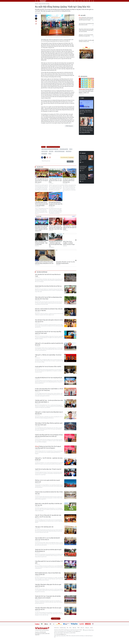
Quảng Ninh (45, 153)
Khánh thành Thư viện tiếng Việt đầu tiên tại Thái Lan (48, 286)
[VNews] (93, 624)
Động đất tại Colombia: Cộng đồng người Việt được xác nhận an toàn (86, 41)
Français (78, 0)
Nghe (83, 162)
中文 (84, 0)
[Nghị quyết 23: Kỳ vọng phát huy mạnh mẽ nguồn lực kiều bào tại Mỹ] (70, 346)
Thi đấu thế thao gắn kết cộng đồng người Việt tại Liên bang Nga (68, 180)
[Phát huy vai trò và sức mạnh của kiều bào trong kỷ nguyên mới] (70, 483)
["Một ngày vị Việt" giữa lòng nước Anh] (70, 530)
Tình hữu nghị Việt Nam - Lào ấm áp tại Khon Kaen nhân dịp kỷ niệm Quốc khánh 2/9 (49, 401)
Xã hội (36, 3)
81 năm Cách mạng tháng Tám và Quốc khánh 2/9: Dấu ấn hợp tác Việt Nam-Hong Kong (49, 389)
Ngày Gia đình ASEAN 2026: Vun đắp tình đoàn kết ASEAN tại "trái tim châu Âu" (47, 538)
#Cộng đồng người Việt (64, 149)
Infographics (83, 76)
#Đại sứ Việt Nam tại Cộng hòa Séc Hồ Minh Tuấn (50, 149)
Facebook (36, 16)
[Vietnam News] (74, 624)
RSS (67, 627)
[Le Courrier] (81, 624)
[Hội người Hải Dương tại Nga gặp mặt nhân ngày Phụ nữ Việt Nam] (55, 196)
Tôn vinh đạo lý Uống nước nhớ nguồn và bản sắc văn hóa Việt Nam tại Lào (49, 320)
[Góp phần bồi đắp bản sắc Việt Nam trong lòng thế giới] (70, 381)
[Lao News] (50, 624)
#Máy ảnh (43, 146)
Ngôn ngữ (74, 627)
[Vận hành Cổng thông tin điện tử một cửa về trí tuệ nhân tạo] (86, 104)
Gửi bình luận (70, 161)
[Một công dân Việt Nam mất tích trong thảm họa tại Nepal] (70, 278)
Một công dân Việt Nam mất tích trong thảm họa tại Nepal (48, 275)
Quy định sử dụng (63, 627)
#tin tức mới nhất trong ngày (59, 151)
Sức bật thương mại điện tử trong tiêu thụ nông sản (83, 167)
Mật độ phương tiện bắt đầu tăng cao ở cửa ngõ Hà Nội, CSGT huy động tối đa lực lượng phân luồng (86, 129)
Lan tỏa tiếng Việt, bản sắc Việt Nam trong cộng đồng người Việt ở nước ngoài (48, 332)
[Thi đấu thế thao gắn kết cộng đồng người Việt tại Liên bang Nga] (69, 173)
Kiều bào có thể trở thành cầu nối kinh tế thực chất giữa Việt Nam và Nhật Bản (49, 309)
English (75, 0)
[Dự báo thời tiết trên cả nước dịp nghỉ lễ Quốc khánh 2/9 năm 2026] (86, 83)
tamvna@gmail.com (77, 631)
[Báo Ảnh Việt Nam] (88, 624)
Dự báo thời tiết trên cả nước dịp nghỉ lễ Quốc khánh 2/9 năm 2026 (86, 91)
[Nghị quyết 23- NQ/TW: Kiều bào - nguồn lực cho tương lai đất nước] (70, 461)
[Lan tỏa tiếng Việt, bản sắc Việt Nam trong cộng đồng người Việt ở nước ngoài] (70, 335)
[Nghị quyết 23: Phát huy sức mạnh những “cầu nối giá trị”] (70, 358)
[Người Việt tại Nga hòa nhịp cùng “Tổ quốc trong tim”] (70, 472)
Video (82, 98)
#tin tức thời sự (68, 151)
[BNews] (41, 624)
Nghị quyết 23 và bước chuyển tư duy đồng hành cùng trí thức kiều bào (49, 412)
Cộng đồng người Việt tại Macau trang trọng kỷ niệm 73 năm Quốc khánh (41, 204)
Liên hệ (91, 627)
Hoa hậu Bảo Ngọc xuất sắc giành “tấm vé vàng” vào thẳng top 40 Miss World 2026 (83, 158)
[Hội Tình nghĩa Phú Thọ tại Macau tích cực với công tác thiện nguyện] (42, 173)
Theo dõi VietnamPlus (64, 157)
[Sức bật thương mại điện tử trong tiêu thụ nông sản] (90, 168)
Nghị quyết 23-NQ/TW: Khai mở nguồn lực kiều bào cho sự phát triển (86, 35)
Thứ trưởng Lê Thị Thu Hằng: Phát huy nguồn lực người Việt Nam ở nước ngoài (48, 423)
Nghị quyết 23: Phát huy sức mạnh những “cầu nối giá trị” (48, 355)
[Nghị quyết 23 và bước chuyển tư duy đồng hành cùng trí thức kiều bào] (70, 415)
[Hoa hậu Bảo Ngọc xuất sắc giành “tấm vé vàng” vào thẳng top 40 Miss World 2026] (90, 157)
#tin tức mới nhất (44, 151)
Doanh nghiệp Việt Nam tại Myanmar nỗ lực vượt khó (48, 366)
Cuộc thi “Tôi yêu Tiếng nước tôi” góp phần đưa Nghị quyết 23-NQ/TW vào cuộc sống (48, 516)
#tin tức (71, 149)
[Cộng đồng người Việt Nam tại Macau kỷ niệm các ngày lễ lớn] (55, 173)
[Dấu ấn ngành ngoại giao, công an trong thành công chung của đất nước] (70, 576)
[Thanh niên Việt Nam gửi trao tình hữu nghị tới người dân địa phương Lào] (70, 553)
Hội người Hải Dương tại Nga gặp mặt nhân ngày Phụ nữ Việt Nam (55, 204)
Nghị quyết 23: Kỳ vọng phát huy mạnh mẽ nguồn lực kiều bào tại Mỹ (49, 344)
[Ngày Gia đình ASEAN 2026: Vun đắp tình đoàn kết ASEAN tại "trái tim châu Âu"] (70, 541)
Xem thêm (56, 618)
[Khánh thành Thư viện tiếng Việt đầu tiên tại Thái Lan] (70, 289)
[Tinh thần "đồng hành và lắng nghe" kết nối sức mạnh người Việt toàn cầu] (70, 588)
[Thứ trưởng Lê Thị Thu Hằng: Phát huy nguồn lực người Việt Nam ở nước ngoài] (70, 426)
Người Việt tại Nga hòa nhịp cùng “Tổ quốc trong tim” (48, 469)
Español (81, 0)
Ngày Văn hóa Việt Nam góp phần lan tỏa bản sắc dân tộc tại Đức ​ (86, 24)
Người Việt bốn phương (44, 3)
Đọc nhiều (83, 15)
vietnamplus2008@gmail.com (61, 634)
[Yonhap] (66, 624)
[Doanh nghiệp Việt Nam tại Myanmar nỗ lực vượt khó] (70, 370)
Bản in (36, 21)
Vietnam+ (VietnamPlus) (43, 1)
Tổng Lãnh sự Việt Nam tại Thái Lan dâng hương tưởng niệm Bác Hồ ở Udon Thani (48, 298)
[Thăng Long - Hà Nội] (89, 0)
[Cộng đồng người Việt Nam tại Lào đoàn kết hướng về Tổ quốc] (70, 564)
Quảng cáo (87, 627)
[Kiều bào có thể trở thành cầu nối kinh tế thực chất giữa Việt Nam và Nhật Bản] (70, 312)
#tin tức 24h (51, 151)
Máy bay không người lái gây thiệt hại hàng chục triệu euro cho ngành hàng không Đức (83, 177)
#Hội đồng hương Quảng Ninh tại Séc (53, 146)
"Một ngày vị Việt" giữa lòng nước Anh (44, 526)
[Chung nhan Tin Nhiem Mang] (88, 630)
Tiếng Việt (71, 0)
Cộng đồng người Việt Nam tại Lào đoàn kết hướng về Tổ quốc (49, 562)
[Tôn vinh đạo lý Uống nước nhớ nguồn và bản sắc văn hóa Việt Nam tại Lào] (70, 323)
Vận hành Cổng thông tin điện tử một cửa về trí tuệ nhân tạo (86, 111)
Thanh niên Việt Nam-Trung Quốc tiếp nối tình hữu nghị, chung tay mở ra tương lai (48, 596)
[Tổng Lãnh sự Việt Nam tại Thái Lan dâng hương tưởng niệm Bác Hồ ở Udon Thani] (70, 300)
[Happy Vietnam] (58, 624)
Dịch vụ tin (82, 627)
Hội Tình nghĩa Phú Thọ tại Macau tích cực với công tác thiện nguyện (41, 180)
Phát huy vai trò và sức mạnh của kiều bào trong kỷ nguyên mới (47, 481)
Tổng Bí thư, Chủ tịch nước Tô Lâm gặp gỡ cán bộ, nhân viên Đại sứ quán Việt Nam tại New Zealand (86, 18)
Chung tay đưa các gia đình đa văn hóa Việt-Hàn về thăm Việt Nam (49, 492)
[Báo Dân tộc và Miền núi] (36, 624)
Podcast (83, 153)
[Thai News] (53, 624)
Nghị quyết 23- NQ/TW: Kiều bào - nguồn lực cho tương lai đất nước (49, 458)
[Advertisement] (57, 135)
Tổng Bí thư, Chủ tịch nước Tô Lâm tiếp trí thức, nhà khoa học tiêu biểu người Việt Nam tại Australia (86, 30)
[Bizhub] (46, 624)
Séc (50, 153)
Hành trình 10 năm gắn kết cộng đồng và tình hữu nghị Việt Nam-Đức (48, 504)
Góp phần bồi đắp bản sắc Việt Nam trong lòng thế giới (48, 377)
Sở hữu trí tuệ (56, 627)
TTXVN (78, 627)
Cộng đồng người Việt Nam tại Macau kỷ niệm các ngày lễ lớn (55, 180)
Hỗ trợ (70, 627)
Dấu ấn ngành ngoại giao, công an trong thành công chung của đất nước (48, 573)
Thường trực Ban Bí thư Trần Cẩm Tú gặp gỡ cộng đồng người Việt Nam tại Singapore (48, 447)
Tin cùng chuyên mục (42, 272)
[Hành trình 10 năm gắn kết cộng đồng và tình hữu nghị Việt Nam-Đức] (70, 507)
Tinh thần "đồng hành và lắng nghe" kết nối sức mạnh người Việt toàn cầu (48, 585)
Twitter (36, 18)
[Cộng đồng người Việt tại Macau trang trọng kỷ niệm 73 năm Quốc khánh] (42, 196)
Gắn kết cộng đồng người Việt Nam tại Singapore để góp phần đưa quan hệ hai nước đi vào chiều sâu (49, 435)
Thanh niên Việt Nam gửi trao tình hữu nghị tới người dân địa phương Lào (48, 550)
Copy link (36, 24)
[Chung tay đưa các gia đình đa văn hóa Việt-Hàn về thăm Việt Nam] (70, 495)
